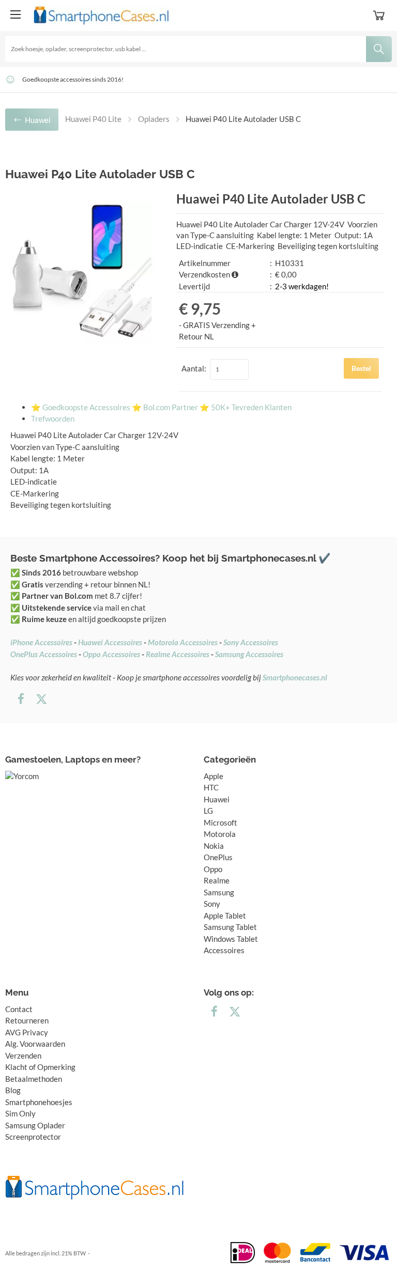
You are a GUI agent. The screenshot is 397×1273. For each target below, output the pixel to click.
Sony (212, 903)
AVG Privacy (26, 1032)
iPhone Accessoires (41, 642)
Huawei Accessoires (110, 642)
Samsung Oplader (35, 1125)
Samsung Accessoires (249, 654)
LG (208, 810)
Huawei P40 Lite (93, 118)
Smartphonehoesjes (38, 1102)
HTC (211, 787)
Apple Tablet (225, 915)
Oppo (213, 869)
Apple (213, 776)
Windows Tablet (231, 938)
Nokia (214, 845)
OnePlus (218, 857)
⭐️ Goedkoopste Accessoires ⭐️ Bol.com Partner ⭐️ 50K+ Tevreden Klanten (161, 407)
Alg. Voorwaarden (35, 1043)
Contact (19, 1009)
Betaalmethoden (33, 1078)
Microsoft (220, 822)
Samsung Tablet (230, 927)
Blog (13, 1090)
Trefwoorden (52, 418)
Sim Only (20, 1113)
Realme (217, 880)
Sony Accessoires (250, 642)
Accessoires (224, 950)
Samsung (219, 892)
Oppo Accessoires (111, 654)
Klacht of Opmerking (40, 1067)
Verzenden (23, 1055)
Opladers (154, 118)
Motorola (220, 834)
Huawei (217, 799)
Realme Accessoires (177, 654)
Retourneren (27, 1020)
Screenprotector (33, 1136)
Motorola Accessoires (183, 642)
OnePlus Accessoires (43, 654)
